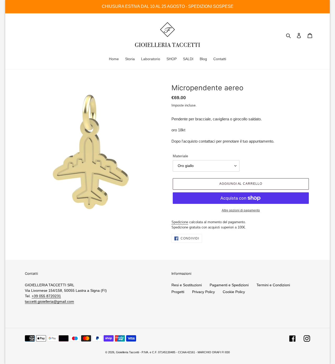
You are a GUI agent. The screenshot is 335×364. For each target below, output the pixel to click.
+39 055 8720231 (46, 296)
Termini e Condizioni (273, 285)
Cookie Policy (234, 292)
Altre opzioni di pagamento (241, 210)
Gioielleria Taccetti (127, 352)
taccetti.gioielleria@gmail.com (49, 301)
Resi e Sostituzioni (186, 285)
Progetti (177, 292)
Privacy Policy (203, 292)
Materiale (180, 156)
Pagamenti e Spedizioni (229, 285)
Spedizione (179, 222)
